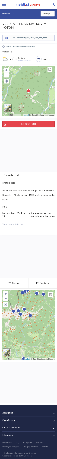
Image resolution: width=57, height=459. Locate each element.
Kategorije (27, 442)
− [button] (6, 75)
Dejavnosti (7, 442)
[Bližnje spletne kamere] (38, 59)
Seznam (16, 283)
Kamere (46, 59)
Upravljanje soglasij (11, 446)
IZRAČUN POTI (28, 124)
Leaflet (26, 115)
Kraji (17, 442)
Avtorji (45, 446)
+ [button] (6, 70)
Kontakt (39, 442)
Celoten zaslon (50, 69)
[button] (6, 81)
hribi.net (19, 224)
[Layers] (7, 108)
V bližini (5, 52)
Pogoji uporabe (31, 446)
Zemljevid (44, 283)
